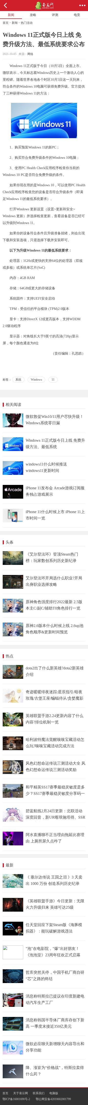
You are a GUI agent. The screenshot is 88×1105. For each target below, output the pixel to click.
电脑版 (53, 1093)
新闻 (15, 23)
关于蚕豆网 (20, 1093)
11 (53, 379)
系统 (18, 379)
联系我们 (38, 1093)
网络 (30, 54)
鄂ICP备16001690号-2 (16, 1099)
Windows (36, 379)
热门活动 (27, 23)
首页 (6, 23)
